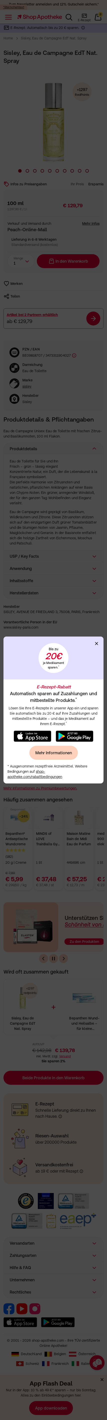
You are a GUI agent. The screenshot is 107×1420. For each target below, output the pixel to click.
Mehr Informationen (53, 753)
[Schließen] (97, 644)
